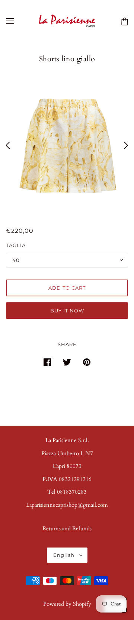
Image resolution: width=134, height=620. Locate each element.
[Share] (47, 361)
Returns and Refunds (67, 528)
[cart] (123, 21)
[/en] (67, 20)
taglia (16, 245)
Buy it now (67, 311)
